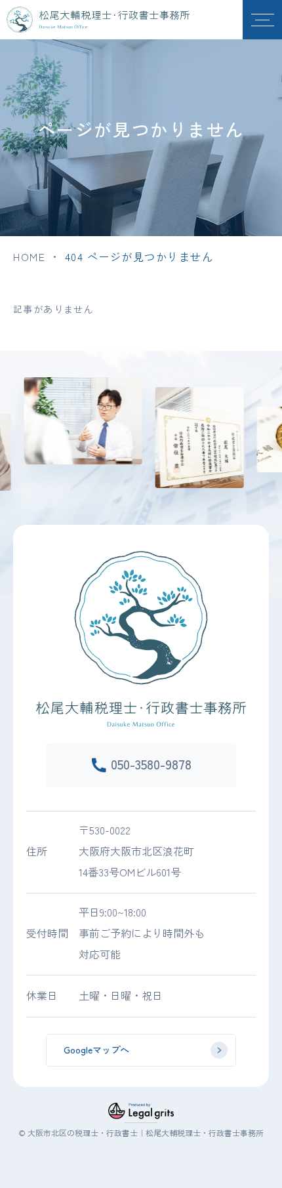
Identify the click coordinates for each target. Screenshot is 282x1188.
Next (278, 419)
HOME (29, 256)
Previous (4, 419)
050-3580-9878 (151, 763)
